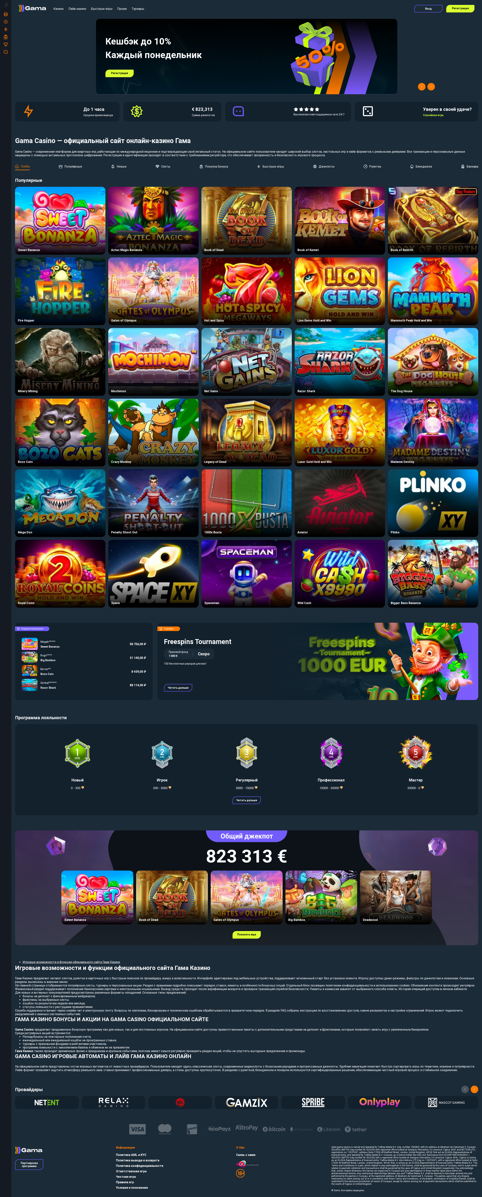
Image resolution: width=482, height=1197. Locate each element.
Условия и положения (132, 1187)
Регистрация (460, 8)
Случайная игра (433, 115)
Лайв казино (77, 9)
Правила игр (125, 1182)
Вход (428, 8)
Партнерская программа (29, 1165)
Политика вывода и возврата (137, 1160)
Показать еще (246, 934)
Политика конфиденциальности (139, 1166)
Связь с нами (245, 1155)
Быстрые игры (102, 9)
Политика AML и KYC (131, 1155)
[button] (422, 86)
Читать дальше (178, 687)
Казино (58, 9)
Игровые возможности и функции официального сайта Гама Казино (71, 962)
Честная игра (126, 1177)
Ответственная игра (131, 1171)
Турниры (138, 9)
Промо (122, 9)
